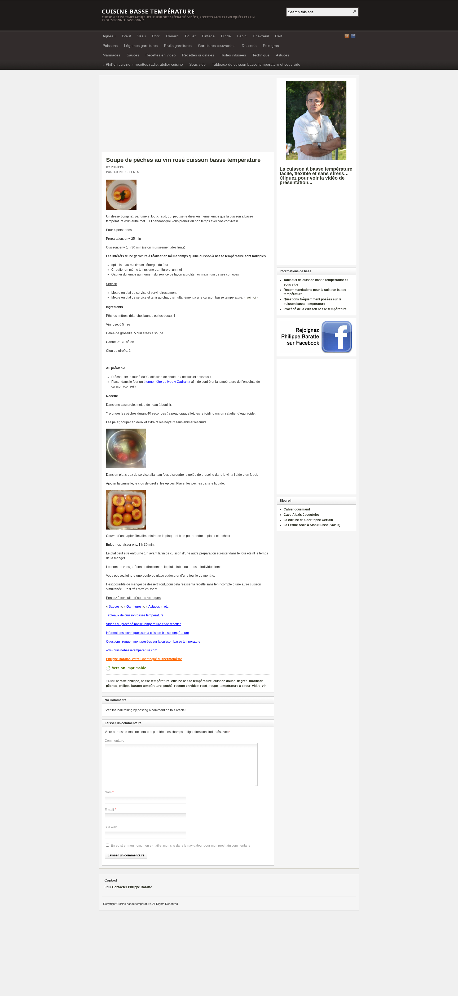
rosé (203, 686)
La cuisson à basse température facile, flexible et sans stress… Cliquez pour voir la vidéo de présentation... (316, 175)
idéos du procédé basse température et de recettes (144, 624)
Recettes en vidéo (161, 55)
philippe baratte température (140, 686)
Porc (156, 36)
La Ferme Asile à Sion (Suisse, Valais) (312, 525)
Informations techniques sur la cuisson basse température (147, 633)
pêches (111, 686)
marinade (256, 681)
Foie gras (271, 45)
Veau (141, 36)
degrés (242, 681)
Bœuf (126, 36)
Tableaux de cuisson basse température (135, 615)
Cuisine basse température (148, 11)
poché (168, 686)
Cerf (278, 36)
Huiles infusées (233, 55)
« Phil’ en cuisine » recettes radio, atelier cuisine (143, 64)
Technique (261, 55)
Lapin (241, 36)
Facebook (353, 35)
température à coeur (234, 686)
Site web (111, 827)
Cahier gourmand (297, 509)
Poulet (190, 36)
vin (264, 686)
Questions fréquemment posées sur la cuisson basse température (153, 641)
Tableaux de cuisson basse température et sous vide (256, 64)
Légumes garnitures (141, 45)
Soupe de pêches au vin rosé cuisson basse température (183, 160)
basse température (155, 681)
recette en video (186, 686)
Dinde (226, 36)
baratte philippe (127, 681)
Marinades (111, 55)
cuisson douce (224, 681)
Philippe (117, 166)
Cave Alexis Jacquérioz (301, 515)
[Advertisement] (146, 115)
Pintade (208, 36)
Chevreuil (261, 36)
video (256, 686)
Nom (108, 792)
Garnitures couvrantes (216, 45)
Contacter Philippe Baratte (132, 887)
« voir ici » (251, 297)
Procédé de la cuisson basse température (315, 309)
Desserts (249, 45)
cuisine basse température (191, 681)
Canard (172, 36)
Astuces (282, 55)
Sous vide (197, 64)
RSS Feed (346, 35)
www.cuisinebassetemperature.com (131, 650)
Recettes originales (198, 55)
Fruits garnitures (178, 45)
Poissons (110, 45)
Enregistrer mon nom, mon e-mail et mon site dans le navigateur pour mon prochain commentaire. (181, 845)
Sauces (133, 55)
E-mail (109, 810)
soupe (213, 686)
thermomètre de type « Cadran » (167, 382)
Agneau (109, 36)
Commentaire (114, 740)
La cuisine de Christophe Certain (308, 520)
